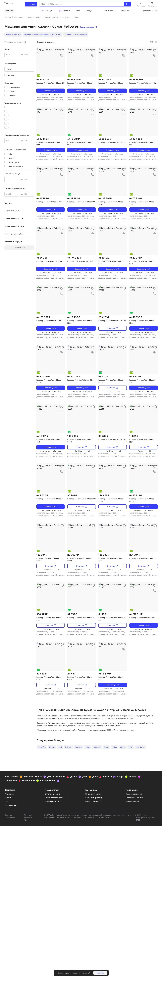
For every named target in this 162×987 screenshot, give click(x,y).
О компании (9, 794)
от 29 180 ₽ (73, 198)
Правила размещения (94, 801)
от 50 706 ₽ (104, 79)
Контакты (8, 798)
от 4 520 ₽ (42, 495)
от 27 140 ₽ (42, 139)
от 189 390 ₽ (43, 317)
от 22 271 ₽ (135, 257)
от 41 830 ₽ (135, 317)
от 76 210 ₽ (135, 198)
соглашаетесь (75, 973)
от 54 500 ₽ (74, 79)
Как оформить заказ (53, 801)
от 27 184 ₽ (42, 198)
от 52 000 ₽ (43, 376)
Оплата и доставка (52, 794)
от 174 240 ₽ (74, 257)
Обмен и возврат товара (54, 798)
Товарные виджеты (134, 794)
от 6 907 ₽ (135, 376)
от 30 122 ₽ (104, 257)
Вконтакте (8, 805)
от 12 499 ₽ (73, 317)
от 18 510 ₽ (73, 139)
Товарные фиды (132, 801)
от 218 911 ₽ (136, 614)
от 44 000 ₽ (136, 79)
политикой (86, 973)
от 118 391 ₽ (105, 198)
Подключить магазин (94, 794)
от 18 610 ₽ (104, 673)
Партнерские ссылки (134, 798)
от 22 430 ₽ (136, 139)
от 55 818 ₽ (135, 495)
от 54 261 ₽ (42, 257)
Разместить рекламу (93, 798)
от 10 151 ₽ (42, 436)
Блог (6, 801)
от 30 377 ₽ (73, 376)
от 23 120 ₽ (42, 79)
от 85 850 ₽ (104, 139)
